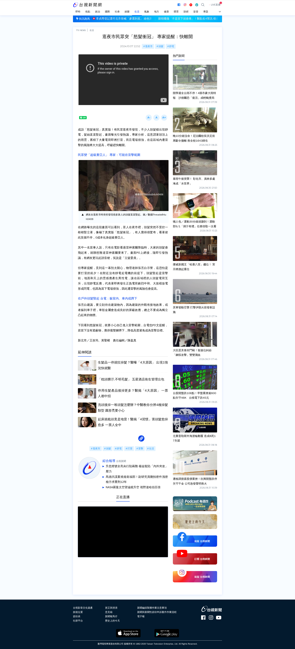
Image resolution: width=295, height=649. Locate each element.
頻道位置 (78, 612)
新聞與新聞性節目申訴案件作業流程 (157, 612)
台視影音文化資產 (83, 607)
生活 (92, 30)
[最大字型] (164, 118)
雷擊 (140, 448)
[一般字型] (156, 118)
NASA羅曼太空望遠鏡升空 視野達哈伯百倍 (133, 487)
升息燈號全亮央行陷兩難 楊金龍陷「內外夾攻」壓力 (137, 468)
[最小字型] (149, 118)
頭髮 (160, 46)
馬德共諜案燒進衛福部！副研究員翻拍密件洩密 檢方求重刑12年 (137, 479)
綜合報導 (108, 461)
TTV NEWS (81, 30)
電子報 (141, 616)
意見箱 (108, 612)
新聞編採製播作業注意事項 (152, 607)
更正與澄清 (111, 607)
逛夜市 (149, 46)
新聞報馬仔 (111, 616)
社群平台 (78, 620)
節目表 (76, 616)
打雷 (130, 448)
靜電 (171, 46)
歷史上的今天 (112, 620)
